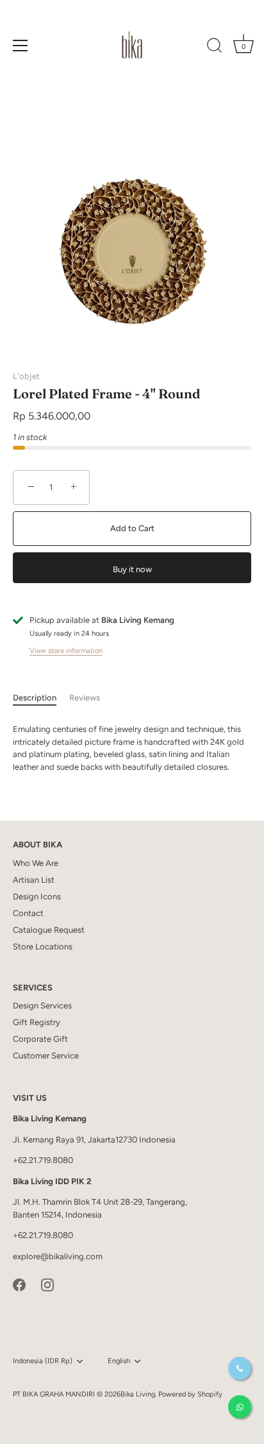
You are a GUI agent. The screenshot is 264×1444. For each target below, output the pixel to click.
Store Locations (42, 946)
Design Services (42, 1005)
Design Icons (37, 896)
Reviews (84, 697)
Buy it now (132, 569)
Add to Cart (132, 528)
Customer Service (46, 1055)
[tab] (41, 698)
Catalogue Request (49, 930)
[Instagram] (47, 1284)
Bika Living (137, 1394)
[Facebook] (19, 1284)
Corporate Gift (40, 1039)
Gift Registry (36, 1022)
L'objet (26, 376)
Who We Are (35, 863)
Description (34, 697)
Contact (28, 913)
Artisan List (33, 880)
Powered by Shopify (190, 1394)
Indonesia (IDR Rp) (42, 1361)
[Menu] (20, 45)
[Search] (215, 47)
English (119, 1361)
